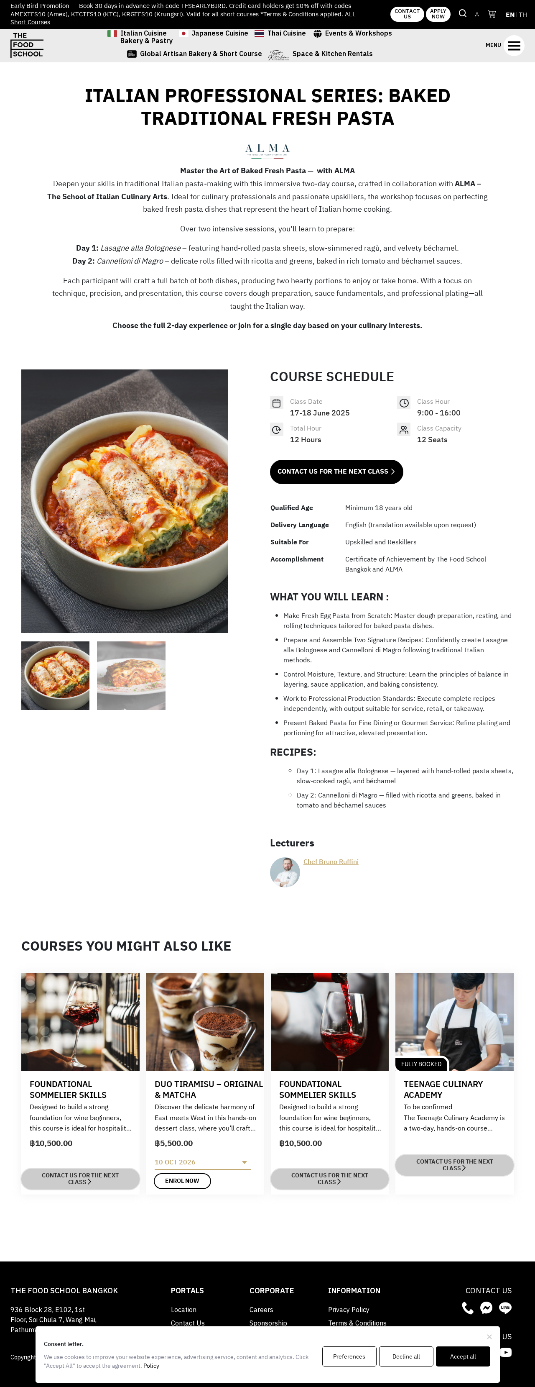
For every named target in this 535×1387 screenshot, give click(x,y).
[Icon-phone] (467, 1308)
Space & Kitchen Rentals (333, 55)
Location (183, 1310)
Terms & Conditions (357, 1323)
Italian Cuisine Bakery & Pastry (146, 38)
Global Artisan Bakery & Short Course (201, 55)
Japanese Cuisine (220, 34)
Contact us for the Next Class (333, 471)
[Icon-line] (505, 1308)
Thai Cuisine (287, 34)
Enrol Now (182, 1181)
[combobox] (203, 1163)
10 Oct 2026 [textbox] (175, 1162)
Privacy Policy (348, 1310)
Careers (261, 1310)
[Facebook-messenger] (486, 1308)
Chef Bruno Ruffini (331, 862)
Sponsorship (268, 1323)
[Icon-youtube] (506, 1352)
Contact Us (188, 1323)
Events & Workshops (358, 34)
